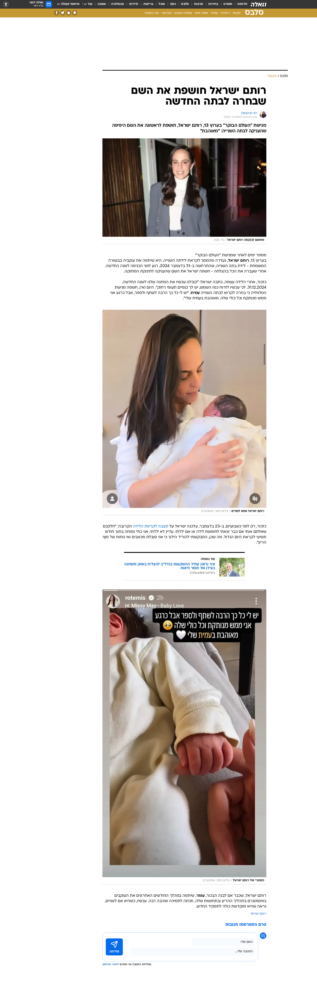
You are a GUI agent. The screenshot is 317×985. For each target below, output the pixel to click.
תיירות (133, 4)
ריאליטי (225, 13)
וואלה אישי (201, 13)
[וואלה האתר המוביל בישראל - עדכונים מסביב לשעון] (258, 4)
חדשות (242, 4)
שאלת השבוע (183, 13)
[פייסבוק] (56, 12)
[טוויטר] (62, 12)
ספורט (227, 4)
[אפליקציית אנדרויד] (74, 12)
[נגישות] (6, 4)
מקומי (236, 13)
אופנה (101, 4)
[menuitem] (239, 4)
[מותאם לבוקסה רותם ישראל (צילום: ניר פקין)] (184, 191)
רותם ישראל (258, 913)
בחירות (213, 4)
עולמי (214, 13)
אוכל (161, 4)
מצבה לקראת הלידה (150, 526)
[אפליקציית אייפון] (68, 12)
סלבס (185, 4)
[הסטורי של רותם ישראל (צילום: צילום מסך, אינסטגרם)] (184, 737)
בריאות (148, 4)
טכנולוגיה (117, 4)
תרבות (198, 4)
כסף (173, 4)
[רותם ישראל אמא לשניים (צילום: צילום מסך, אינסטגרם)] (184, 412)
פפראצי (167, 13)
